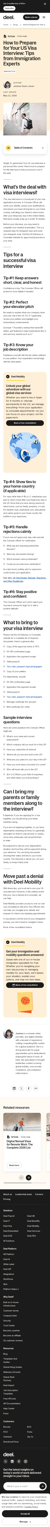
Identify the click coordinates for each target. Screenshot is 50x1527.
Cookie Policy (31, 1507)
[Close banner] (45, 4)
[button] (25, 148)
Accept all (25, 1514)
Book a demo (31, 17)
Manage (24, 1521)
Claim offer (9, 8)
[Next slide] (28, 1177)
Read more (14, 1165)
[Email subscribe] (42, 1486)
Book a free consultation (25, 423)
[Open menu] (44, 17)
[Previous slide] (21, 1177)
